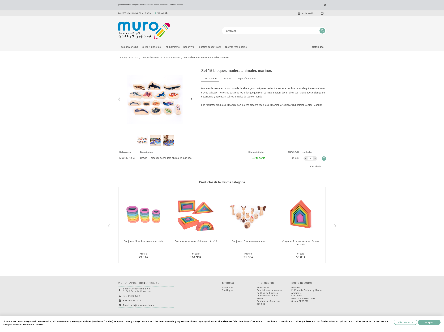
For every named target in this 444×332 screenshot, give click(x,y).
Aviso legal (263, 287)
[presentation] (109, 225)
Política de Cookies (267, 293)
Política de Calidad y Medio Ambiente (306, 291)
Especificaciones (247, 78)
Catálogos (317, 46)
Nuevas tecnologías (236, 46)
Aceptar (429, 322)
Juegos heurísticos (152, 57)
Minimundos (173, 57)
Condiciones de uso (267, 295)
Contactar (296, 295)
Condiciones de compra (269, 290)
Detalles (227, 78)
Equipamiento (172, 46)
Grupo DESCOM (299, 301)
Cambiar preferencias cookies (268, 302)
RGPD (260, 298)
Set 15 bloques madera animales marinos (206, 57)
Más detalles (404, 322)
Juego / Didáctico (128, 57)
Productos (227, 287)
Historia (295, 287)
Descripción (210, 78)
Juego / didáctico (151, 46)
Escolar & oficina (129, 46)
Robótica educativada (209, 46)
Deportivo (188, 46)
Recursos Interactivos (303, 298)
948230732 (123, 13)
